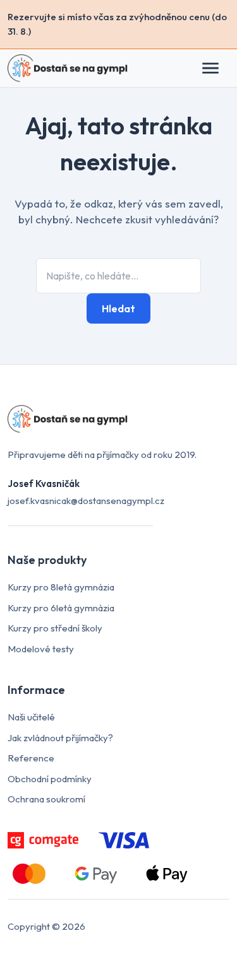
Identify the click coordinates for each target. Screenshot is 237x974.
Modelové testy (41, 649)
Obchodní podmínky (50, 779)
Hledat (118, 308)
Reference (31, 758)
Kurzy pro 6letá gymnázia (61, 608)
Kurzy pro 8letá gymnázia (61, 587)
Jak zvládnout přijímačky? (60, 738)
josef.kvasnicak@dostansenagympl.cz (86, 501)
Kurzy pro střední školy (55, 628)
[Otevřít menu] (217, 68)
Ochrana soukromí (46, 799)
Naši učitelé (31, 717)
